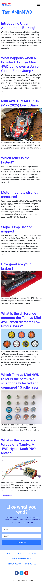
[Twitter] (21, 573)
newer (10, 495)
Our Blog (20, 554)
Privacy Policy (14, 564)
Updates (32, 554)
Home (9, 554)
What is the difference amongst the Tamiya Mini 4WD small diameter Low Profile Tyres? (21, 319)
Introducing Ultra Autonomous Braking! (18, 25)
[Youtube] (26, 573)
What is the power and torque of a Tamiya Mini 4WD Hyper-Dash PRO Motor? (19, 446)
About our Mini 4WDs (21, 559)
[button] (38, 4)
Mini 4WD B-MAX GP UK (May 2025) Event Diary (20, 103)
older (4, 495)
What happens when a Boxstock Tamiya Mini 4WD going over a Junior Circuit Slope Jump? (20, 64)
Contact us (30, 564)
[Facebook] (17, 573)
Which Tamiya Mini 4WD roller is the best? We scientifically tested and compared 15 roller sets (20, 381)
